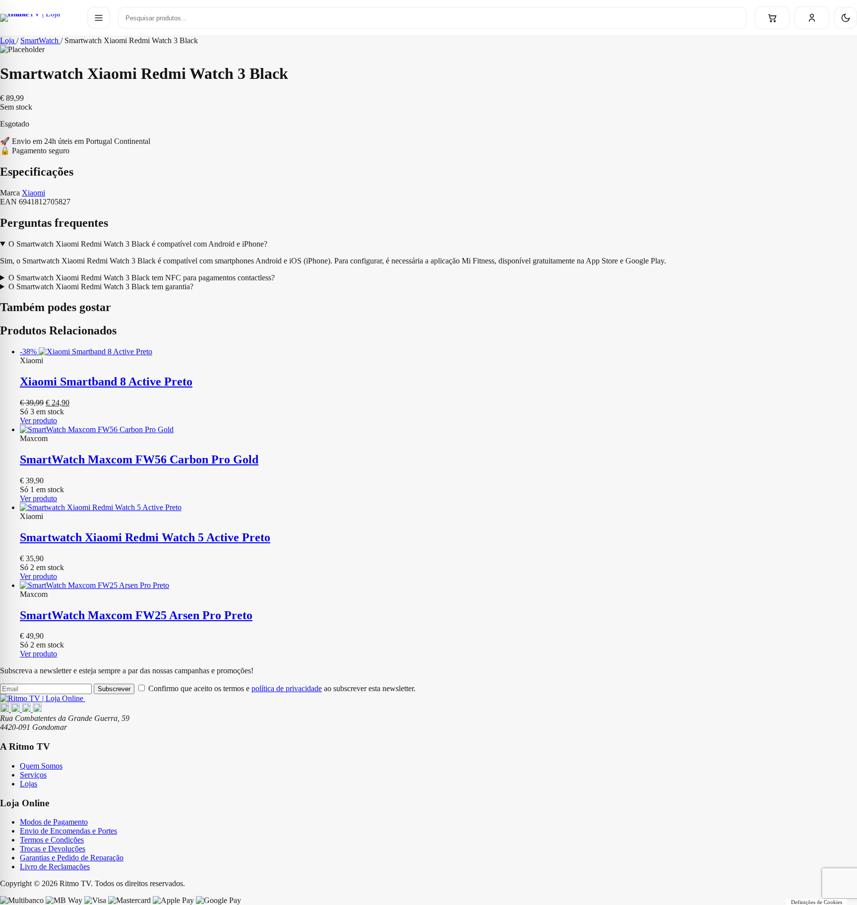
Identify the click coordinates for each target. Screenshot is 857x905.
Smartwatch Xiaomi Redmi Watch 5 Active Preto (145, 537)
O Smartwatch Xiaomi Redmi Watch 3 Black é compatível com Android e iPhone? (137, 244)
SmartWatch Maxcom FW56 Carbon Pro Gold (139, 459)
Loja (8, 40)
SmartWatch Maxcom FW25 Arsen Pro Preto (136, 615)
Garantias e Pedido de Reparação (71, 857)
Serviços (33, 775)
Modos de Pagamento (54, 822)
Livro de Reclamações (55, 866)
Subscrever (114, 689)
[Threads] (27, 709)
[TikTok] (37, 709)
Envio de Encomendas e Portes (68, 831)
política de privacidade (286, 688)
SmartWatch (40, 40)
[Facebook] (5, 709)
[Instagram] (16, 709)
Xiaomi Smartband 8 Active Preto (106, 381)
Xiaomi (33, 193)
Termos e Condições (52, 840)
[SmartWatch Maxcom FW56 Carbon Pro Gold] (438, 429)
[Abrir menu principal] (98, 18)
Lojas (28, 783)
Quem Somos (41, 766)
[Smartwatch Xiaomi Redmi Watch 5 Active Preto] (438, 507)
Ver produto (38, 420)
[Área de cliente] (812, 17)
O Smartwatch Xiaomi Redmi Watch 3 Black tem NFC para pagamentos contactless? (141, 277)
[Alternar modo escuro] (845, 18)
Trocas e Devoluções (52, 848)
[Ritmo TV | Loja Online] (39, 18)
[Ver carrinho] (772, 17)
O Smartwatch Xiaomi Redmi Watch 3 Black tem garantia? (100, 286)
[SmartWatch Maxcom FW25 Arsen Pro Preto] (438, 585)
